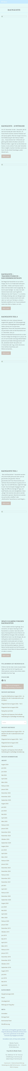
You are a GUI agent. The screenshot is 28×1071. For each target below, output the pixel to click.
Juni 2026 (4, 771)
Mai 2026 (4, 775)
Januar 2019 (4, 953)
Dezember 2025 (6, 793)
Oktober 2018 (5, 964)
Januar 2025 (4, 828)
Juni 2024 (4, 850)
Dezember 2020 (6, 896)
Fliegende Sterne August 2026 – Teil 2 (11, 704)
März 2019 (4, 946)
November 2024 (6, 835)
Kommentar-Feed (6, 1020)
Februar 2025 (5, 825)
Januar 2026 (4, 789)
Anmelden (4, 1013)
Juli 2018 (3, 974)
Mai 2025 (4, 814)
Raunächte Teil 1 (9, 471)
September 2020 (6, 900)
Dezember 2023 (6, 868)
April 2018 (4, 985)
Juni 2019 (4, 935)
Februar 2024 (5, 860)
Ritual (3, 997)
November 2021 (6, 882)
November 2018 (6, 960)
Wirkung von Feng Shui (7, 1005)
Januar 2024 (4, 864)
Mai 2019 (4, 939)
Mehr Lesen (6, 156)
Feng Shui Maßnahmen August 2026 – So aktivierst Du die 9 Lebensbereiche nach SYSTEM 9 (12, 698)
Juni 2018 (4, 978)
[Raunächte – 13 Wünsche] (14, 69)
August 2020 (4, 903)
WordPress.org (5, 1024)
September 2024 (6, 843)
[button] (4, 2)
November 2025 (6, 796)
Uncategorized (5, 1001)
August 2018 (4, 971)
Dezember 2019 (6, 928)
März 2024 (4, 857)
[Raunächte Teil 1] (14, 414)
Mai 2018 (4, 981)
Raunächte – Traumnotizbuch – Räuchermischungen (11, 276)
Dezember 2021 (6, 878)
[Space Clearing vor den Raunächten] (14, 565)
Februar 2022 (5, 875)
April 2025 (4, 818)
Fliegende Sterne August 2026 (9, 707)
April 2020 (4, 914)
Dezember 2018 (6, 957)
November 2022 (6, 871)
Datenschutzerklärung (18, 1063)
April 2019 (4, 942)
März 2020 (4, 917)
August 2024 (4, 846)
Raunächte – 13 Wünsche (13, 126)
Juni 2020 (4, 907)
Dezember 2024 (6, 832)
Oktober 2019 (5, 932)
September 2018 (6, 967)
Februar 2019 (5, 949)
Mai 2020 (4, 910)
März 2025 (4, 821)
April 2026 (4, 778)
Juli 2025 (3, 807)
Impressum (7, 1063)
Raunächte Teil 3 (9, 317)
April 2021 (4, 889)
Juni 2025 (4, 811)
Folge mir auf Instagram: (12, 686)
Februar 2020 (5, 921)
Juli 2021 (3, 885)
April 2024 (4, 853)
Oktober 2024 (5, 839)
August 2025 (4, 803)
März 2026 (4, 782)
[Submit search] (25, 722)
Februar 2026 (5, 786)
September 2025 (6, 800)
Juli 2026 (3, 768)
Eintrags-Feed (5, 1017)
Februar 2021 (5, 892)
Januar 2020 (4, 925)
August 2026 (4, 764)
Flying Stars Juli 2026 (7, 711)
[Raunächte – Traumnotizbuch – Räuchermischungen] (14, 217)
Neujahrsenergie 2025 (7, 994)
